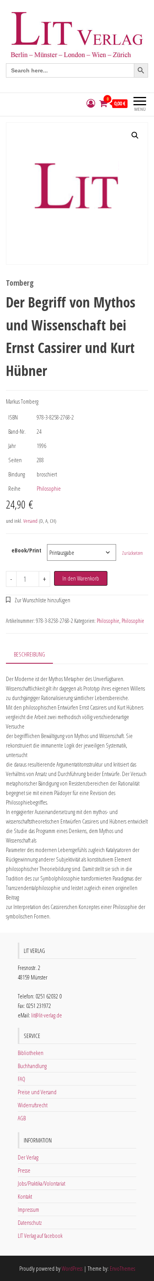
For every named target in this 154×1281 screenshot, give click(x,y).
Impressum (28, 1209)
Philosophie (49, 488)
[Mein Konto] (90, 103)
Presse (24, 1170)
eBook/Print (26, 550)
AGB (22, 1118)
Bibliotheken (30, 1053)
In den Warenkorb (80, 578)
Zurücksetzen (132, 553)
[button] (135, 135)
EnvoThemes (122, 1268)
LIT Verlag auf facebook (40, 1235)
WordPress (72, 1268)
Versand (30, 520)
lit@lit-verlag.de (46, 1015)
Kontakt (25, 1196)
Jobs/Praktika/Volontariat (41, 1183)
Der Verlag (28, 1157)
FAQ (21, 1079)
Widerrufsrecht (32, 1105)
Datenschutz (30, 1222)
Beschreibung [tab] (29, 654)
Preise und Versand (37, 1092)
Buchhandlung (32, 1066)
